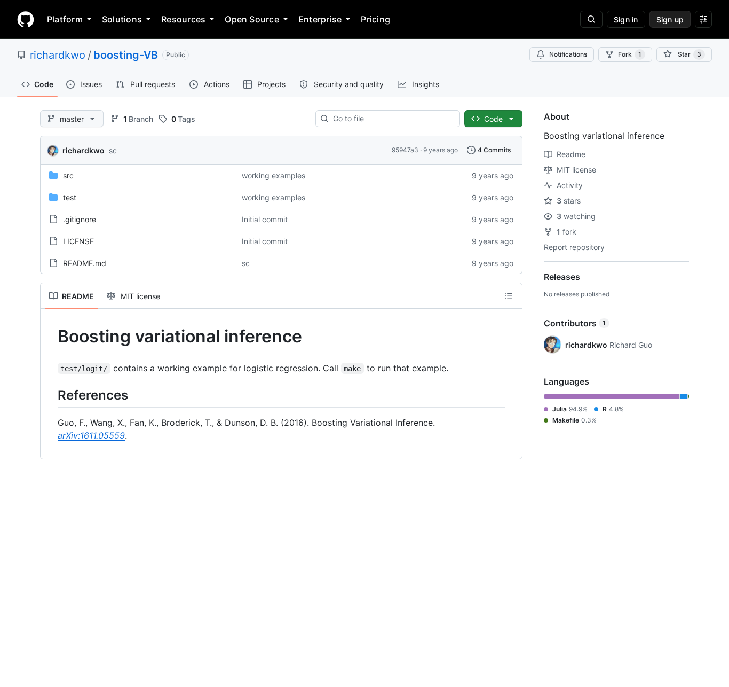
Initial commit (265, 219)
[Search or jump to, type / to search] (591, 19)
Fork (629, 54)
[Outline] (509, 296)
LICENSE (78, 241)
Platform (65, 19)
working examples (273, 175)
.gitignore (79, 219)
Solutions (122, 19)
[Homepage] (25, 19)
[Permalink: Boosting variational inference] (50, 336)
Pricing (375, 19)
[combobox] (392, 119)
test (69, 197)
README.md (84, 263)
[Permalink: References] (50, 394)
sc (113, 150)
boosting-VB (125, 55)
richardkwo (57, 55)
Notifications (568, 54)
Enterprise (320, 19)
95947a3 (405, 150)
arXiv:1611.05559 (91, 435)
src (68, 175)
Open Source (252, 19)
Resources (183, 19)
